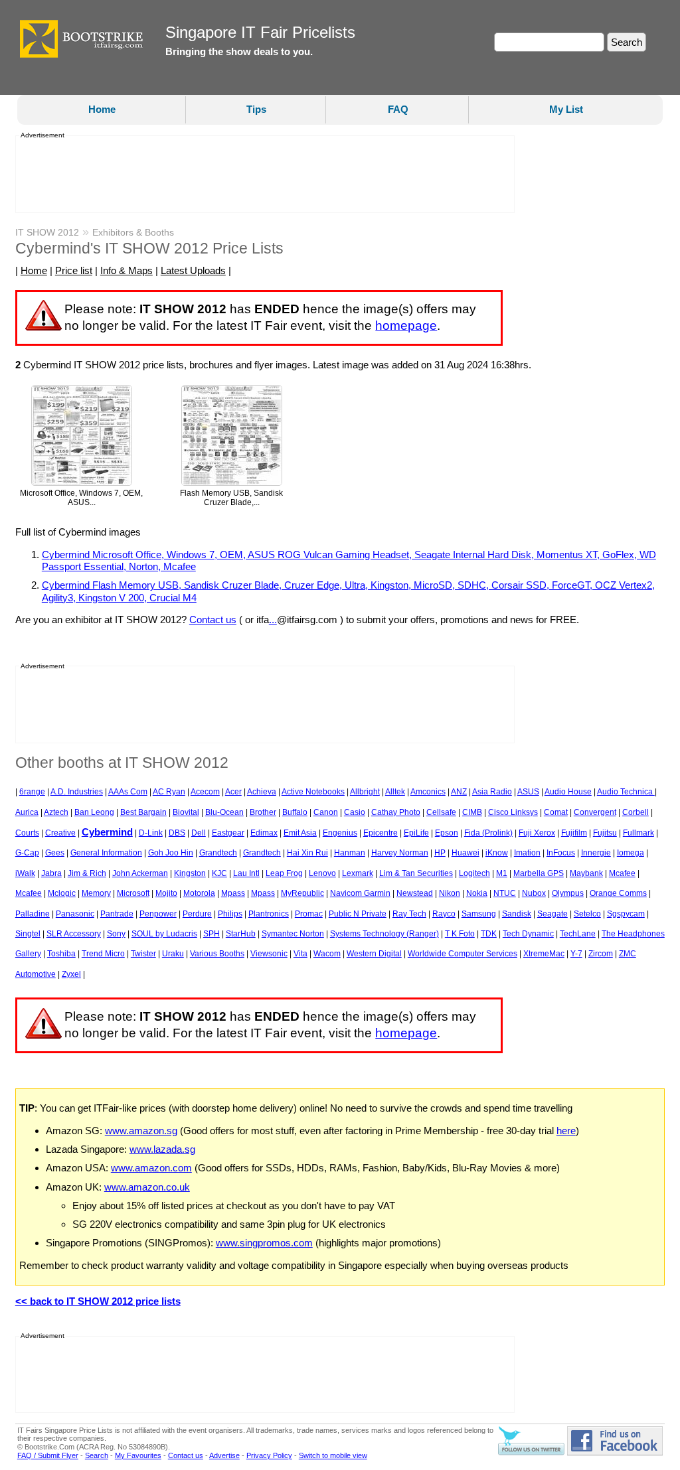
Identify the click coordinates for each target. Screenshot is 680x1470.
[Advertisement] (261, 174)
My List (566, 109)
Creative (60, 833)
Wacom (327, 953)
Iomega (630, 852)
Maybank (586, 873)
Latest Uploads (193, 270)
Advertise (224, 1455)
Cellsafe (441, 812)
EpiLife (416, 833)
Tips (256, 109)
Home (102, 109)
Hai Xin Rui (307, 852)
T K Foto (460, 933)
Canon (325, 812)
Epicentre (380, 833)
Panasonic (75, 914)
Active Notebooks (313, 791)
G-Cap (27, 852)
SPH (211, 933)
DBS (177, 833)
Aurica (27, 812)
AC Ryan (169, 791)
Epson (446, 833)
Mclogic (62, 893)
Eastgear (228, 833)
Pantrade (116, 914)
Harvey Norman (399, 852)
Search (96, 1455)
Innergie (596, 852)
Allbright (365, 791)
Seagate (552, 914)
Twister (143, 953)
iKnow (496, 852)
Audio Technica (626, 791)
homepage (406, 325)
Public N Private (357, 914)
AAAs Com (127, 791)
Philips (230, 914)
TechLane (578, 933)
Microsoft (133, 893)
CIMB (472, 812)
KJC (219, 873)
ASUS (528, 791)
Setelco (587, 914)
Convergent (595, 812)
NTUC (504, 893)
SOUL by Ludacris (164, 933)
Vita (300, 953)
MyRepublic (302, 893)
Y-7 (576, 953)
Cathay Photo (395, 812)
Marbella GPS (538, 873)
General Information (106, 852)
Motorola (199, 893)
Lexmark (357, 873)
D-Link (151, 833)
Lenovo (322, 873)
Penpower (158, 914)
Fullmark (638, 833)
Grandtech (218, 852)
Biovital (186, 812)
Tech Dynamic (528, 933)
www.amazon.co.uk (147, 1187)
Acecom (205, 791)
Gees (54, 852)
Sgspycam (626, 914)
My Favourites (138, 1455)
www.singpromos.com (264, 1242)
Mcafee (622, 873)
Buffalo (294, 812)
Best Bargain (143, 812)
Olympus (568, 893)
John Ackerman (140, 873)
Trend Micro (103, 953)
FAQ (398, 109)
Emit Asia (300, 833)
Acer (233, 791)
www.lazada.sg (162, 1149)
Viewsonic (269, 953)
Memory (96, 893)
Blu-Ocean (224, 812)
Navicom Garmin (360, 893)
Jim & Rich (87, 873)
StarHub (241, 933)
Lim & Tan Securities (416, 873)
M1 (501, 873)
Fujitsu (605, 833)
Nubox (534, 893)
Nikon (449, 893)
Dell (198, 833)
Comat (556, 812)
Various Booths (217, 953)
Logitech (474, 873)
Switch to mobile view (333, 1455)
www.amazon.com (151, 1167)
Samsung (479, 914)
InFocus (561, 852)
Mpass (233, 893)
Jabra (51, 873)
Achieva (261, 791)
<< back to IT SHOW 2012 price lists (98, 1301)
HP (440, 852)
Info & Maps (126, 270)
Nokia (476, 893)
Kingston (190, 873)
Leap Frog (284, 873)
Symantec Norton (293, 933)
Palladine (32, 914)
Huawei (465, 852)
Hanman (349, 852)
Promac (309, 914)
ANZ (459, 791)
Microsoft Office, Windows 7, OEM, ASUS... (81, 498)
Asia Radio (492, 791)
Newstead (414, 893)
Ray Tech (409, 914)
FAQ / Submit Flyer (47, 1455)
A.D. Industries (76, 791)
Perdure (197, 914)
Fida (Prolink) (488, 833)
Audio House (568, 791)
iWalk (25, 873)
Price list (73, 270)
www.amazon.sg (141, 1130)
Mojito (166, 893)
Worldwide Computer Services (462, 953)
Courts (27, 833)
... (273, 619)
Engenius (340, 833)
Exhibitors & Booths (133, 232)
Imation (527, 852)
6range (32, 791)
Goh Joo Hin (170, 852)
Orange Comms (618, 893)
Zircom (600, 953)
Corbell (635, 812)
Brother (263, 812)
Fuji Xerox (537, 833)
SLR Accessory (73, 933)
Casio (354, 812)
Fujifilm (574, 833)
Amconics (428, 791)
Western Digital (374, 953)
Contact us (212, 619)
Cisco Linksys (513, 812)
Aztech (56, 812)
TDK (489, 933)
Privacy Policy (269, 1455)
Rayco (444, 914)
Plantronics (268, 914)
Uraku (173, 953)
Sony (116, 933)
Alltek (395, 791)
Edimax (264, 833)
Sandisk (516, 914)
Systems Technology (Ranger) (384, 933)
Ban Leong (94, 812)
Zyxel (71, 974)
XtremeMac (543, 953)
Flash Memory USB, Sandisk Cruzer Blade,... (231, 498)
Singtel (28, 933)
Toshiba (61, 953)
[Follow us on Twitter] (531, 1453)
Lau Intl (246, 873)
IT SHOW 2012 (47, 232)
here (566, 1130)
